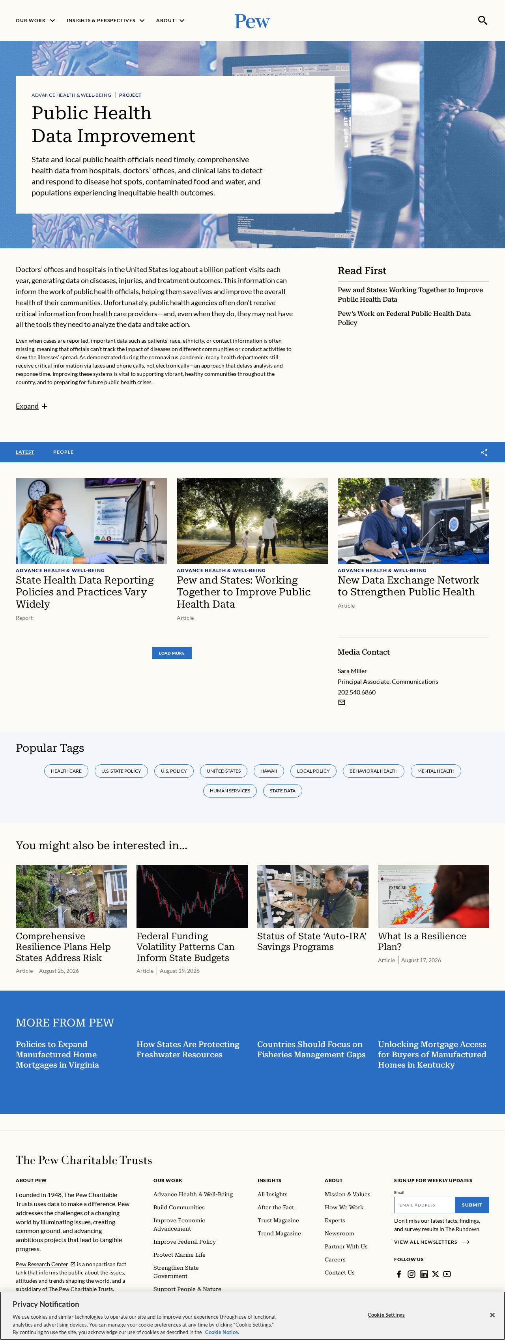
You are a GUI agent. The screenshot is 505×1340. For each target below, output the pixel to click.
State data (283, 791)
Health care (66, 771)
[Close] (492, 1315)
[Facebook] (399, 1274)
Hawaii (268, 771)
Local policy (313, 771)
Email (399, 1192)
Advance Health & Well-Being (71, 95)
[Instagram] (411, 1274)
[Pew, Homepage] (252, 20)
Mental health (435, 771)
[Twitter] (435, 1274)
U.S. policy (174, 771)
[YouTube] (447, 1274)
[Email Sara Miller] (342, 702)
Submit (472, 1205)
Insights (270, 1180)
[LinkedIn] (424, 1274)
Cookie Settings (386, 1315)
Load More (172, 653)
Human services (230, 791)
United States (224, 771)
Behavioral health (374, 771)
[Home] (84, 1160)
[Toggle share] (484, 452)
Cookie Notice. (222, 1332)
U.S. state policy (121, 771)
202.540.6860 (357, 692)
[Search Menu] (483, 20)
